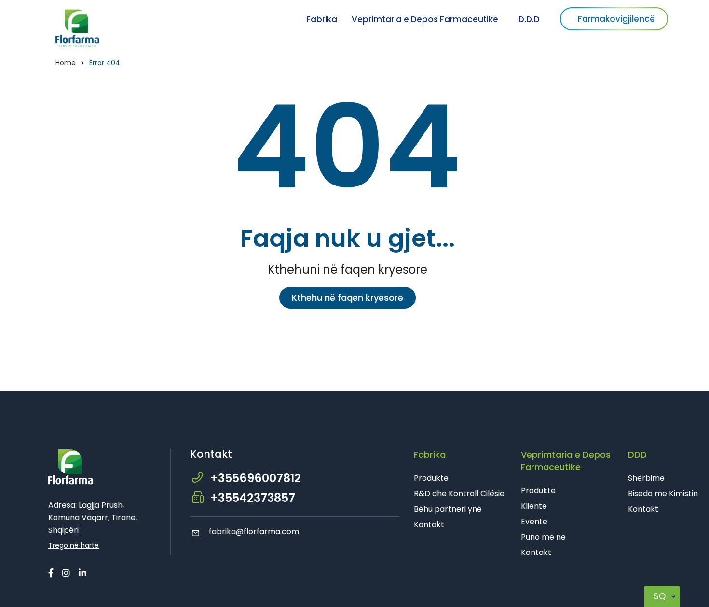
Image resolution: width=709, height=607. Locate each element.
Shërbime (646, 478)
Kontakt (429, 524)
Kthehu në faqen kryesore (347, 297)
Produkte (431, 478)
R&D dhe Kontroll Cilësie (459, 493)
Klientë (534, 506)
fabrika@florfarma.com (254, 531)
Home (65, 62)
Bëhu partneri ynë (448, 509)
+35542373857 (252, 498)
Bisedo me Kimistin (663, 493)
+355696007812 (255, 478)
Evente (534, 521)
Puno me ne (543, 536)
